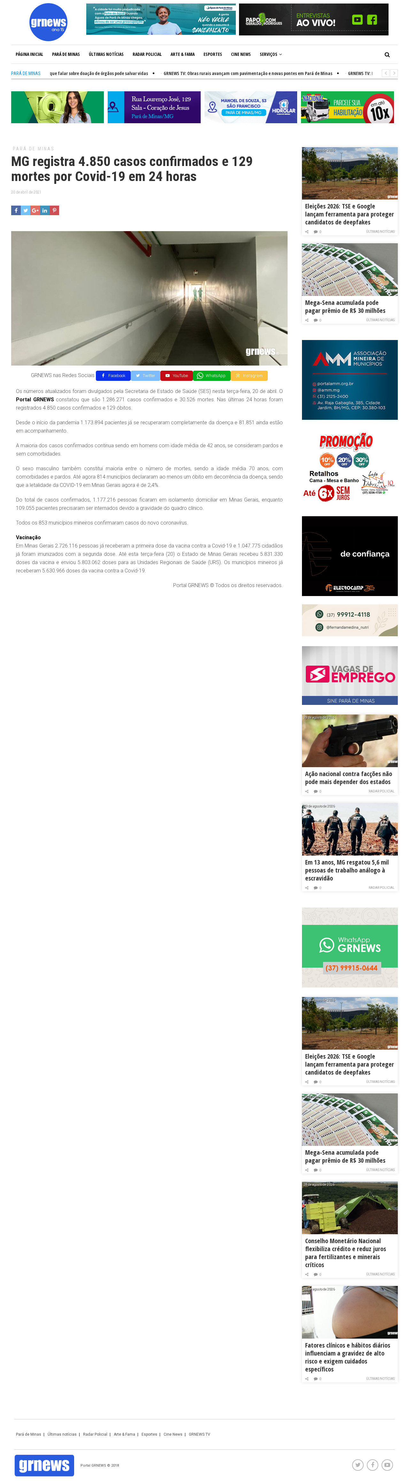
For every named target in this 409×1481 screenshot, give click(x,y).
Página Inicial (29, 54)
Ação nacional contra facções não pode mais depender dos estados (348, 777)
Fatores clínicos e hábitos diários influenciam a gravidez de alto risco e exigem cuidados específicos (347, 1357)
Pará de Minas (66, 54)
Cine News (241, 54)
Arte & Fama (183, 54)
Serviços (268, 54)
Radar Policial (147, 54)
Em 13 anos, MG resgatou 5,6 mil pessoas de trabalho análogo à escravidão (347, 870)
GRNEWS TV (199, 1434)
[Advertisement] (149, 640)
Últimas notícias (106, 54)
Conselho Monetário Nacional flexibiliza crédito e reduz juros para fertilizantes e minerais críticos (345, 1252)
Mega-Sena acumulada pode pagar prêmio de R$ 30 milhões (345, 306)
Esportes (213, 54)
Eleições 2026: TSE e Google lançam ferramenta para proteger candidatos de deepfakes (349, 214)
